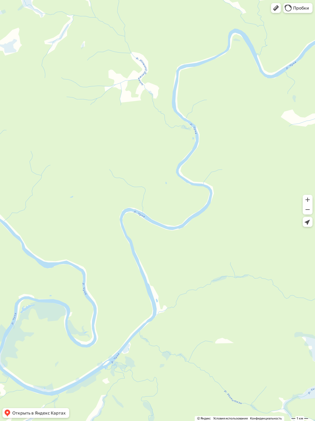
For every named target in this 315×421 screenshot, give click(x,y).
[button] (276, 8)
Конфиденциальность (266, 418)
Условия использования (230, 418)
